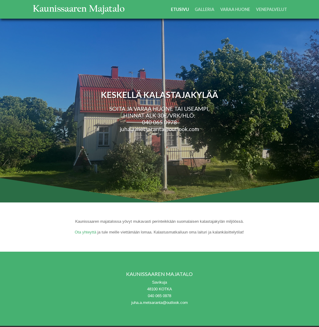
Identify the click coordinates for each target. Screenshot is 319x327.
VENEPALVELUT (271, 10)
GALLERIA (204, 10)
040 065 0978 (159, 122)
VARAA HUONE (235, 10)
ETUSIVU (180, 10)
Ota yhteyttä (85, 232)
